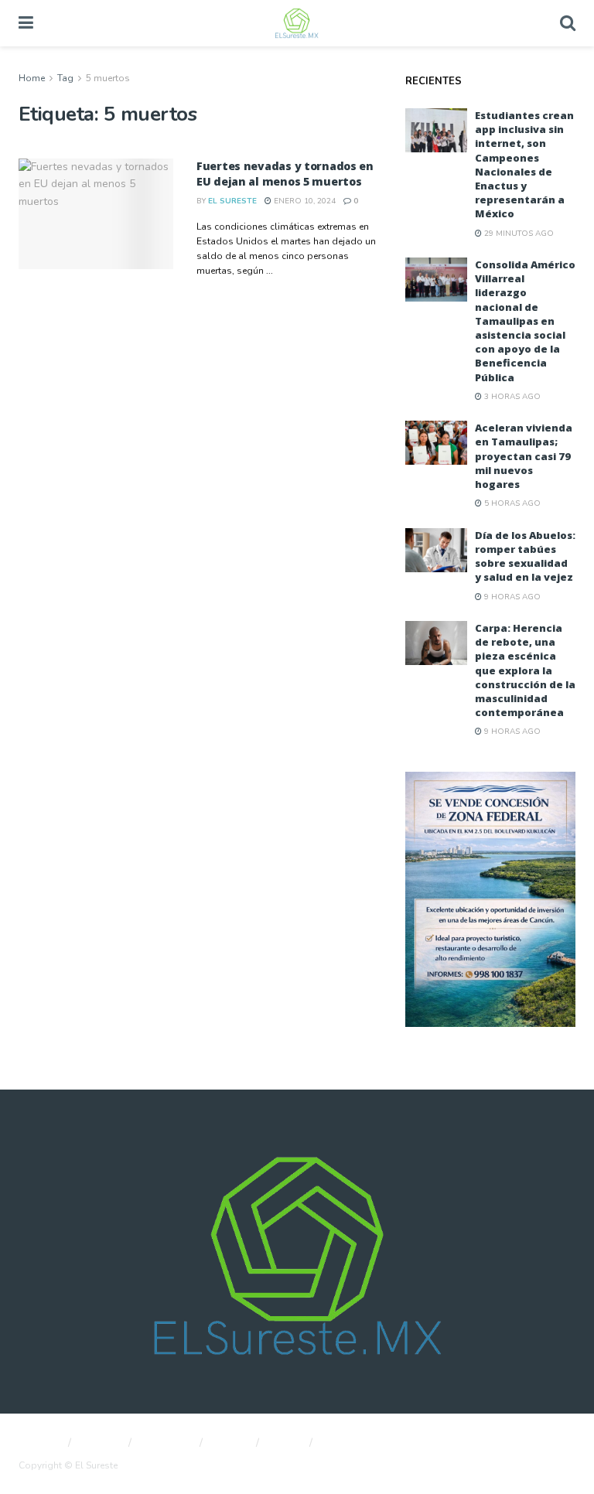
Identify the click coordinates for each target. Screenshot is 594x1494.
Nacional (38, 1443)
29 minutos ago (518, 233)
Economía (167, 1443)
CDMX (231, 1443)
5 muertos (108, 78)
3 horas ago (511, 396)
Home (32, 78)
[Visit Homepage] (296, 23)
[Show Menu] (26, 23)
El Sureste (232, 201)
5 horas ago (511, 503)
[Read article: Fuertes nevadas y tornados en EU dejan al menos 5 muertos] (96, 214)
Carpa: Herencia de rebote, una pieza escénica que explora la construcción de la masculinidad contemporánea (525, 670)
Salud (286, 1443)
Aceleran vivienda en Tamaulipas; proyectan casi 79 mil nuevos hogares (523, 456)
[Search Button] (567, 23)
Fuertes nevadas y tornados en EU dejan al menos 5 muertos (285, 174)
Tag (65, 78)
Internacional (355, 1443)
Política (101, 1443)
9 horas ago (511, 597)
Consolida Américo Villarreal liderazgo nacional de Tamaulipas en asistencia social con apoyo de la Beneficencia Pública (525, 321)
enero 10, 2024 (303, 201)
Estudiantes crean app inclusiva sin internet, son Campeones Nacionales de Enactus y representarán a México (524, 164)
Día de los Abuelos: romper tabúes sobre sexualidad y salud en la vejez (525, 556)
